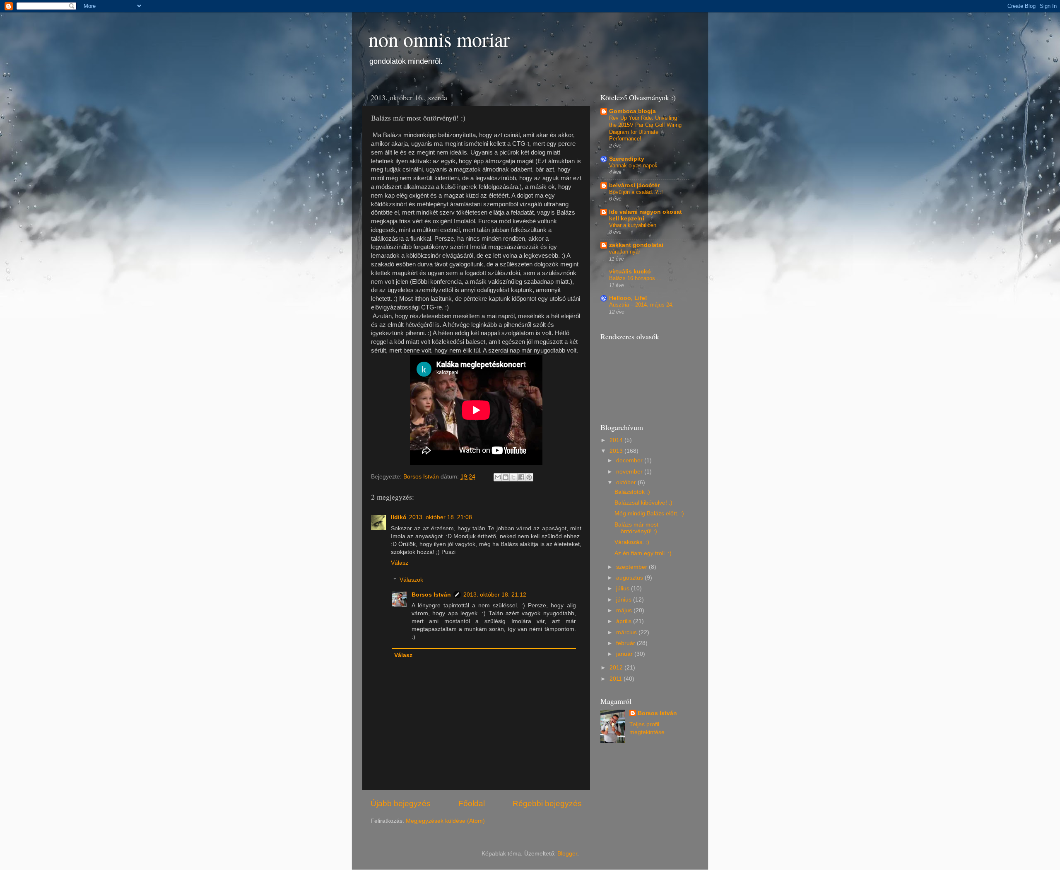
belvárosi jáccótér (634, 185)
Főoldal (471, 803)
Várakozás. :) (631, 542)
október (627, 482)
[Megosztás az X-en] (513, 477)
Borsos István (431, 595)
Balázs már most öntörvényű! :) (636, 528)
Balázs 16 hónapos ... (635, 278)
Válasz (399, 563)
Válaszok (411, 580)
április (624, 621)
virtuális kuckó (630, 271)
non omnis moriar (439, 39)
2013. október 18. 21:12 (494, 595)
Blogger (567, 854)
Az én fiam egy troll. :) (643, 553)
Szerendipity (626, 159)
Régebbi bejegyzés (547, 803)
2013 (617, 451)
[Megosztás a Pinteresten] (529, 477)
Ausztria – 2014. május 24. (641, 305)
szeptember (632, 567)
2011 (617, 679)
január (625, 654)
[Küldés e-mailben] (498, 477)
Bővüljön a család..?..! (636, 192)
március (627, 632)
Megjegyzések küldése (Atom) (445, 821)
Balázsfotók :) (632, 492)
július (623, 588)
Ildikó (399, 517)
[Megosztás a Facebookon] (521, 477)
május (625, 610)
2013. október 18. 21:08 (440, 517)
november (630, 472)
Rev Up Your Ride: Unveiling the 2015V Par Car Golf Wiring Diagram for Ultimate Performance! (645, 128)
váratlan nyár (624, 252)
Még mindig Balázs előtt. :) (649, 513)
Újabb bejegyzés (401, 803)
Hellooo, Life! (628, 298)
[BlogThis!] (505, 477)
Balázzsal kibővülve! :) (643, 503)
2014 (617, 440)
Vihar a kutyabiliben (632, 225)
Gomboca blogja (632, 111)
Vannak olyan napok (633, 165)
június (624, 600)
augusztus (630, 578)
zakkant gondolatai (636, 245)
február (626, 643)
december (630, 460)
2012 (617, 668)
